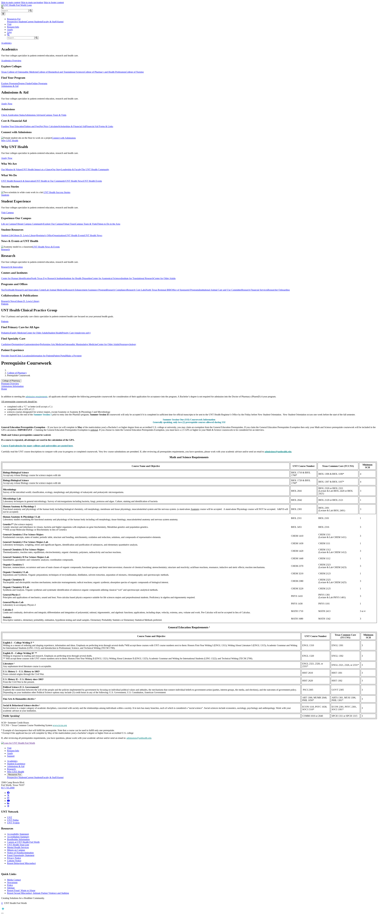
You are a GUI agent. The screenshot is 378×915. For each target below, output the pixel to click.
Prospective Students (16, 21)
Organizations (59, 235)
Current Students (34, 21)
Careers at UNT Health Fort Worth (23, 842)
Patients (4, 321)
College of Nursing (135, 72)
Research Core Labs (136, 290)
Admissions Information (12, 386)
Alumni (59, 21)
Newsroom (12, 882)
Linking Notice (14, 860)
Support (10, 756)
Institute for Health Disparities (78, 278)
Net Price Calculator (49, 126)
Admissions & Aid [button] (9, 86)
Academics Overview (11, 60)
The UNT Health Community (95, 169)
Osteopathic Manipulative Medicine (80, 344)
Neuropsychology (127, 344)
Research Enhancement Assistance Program (86, 290)
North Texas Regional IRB (158, 290)
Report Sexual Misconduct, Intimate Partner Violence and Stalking (38, 893)
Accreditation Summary (18, 836)
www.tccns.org (60, 725)
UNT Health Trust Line (18, 844)
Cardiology (6, 344)
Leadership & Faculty (71, 169)
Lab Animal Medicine (55, 290)
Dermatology (18, 344)
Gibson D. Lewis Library (24, 235)
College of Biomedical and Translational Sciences (61, 72)
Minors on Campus (16, 850)
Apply (10, 29)
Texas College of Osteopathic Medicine (19, 72)
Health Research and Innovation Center (26, 290)
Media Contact (14, 880)
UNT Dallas (13, 820)
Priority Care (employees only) (76, 333)
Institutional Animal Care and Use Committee (220, 290)
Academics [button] (6, 43)
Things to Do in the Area (108, 224)
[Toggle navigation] (3, 13)
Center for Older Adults (165, 278)
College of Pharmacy (17, 373)
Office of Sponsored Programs (185, 290)
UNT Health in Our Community (50, 181)
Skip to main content (10, 2)
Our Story (56, 169)
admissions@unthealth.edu (139, 738)
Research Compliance (116, 290)
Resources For (14, 774)
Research (11, 769)
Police (10, 885)
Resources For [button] (14, 19)
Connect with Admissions (64, 138)
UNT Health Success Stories (57, 192)
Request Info (13, 27)
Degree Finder (24, 83)
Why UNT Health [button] (9, 140)
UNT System (13, 822)
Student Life (7, 235)
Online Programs (39, 83)
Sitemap (11, 888)
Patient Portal (59, 355)
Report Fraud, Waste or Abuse (21, 890)
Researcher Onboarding (279, 290)
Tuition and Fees (32, 126)
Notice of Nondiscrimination (20, 852)
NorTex (4, 290)
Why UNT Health (15, 771)
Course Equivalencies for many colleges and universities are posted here (37, 445)
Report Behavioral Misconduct (21, 863)
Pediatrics (5, 333)
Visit (9, 24)
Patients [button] (4, 304)
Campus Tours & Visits (55, 115)
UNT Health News (74, 181)
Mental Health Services (18, 847)
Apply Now (6, 103)
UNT (9, 817)
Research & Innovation (12, 267)
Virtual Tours (69, 224)
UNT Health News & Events (46, 247)
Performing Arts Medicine (52, 344)
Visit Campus (7, 212)
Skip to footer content (54, 2)
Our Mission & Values (11, 169)
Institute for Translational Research (137, 278)
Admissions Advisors (35, 115)
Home (4, 389)
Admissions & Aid (15, 766)
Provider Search (8, 355)
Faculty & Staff (49, 21)
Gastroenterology (32, 344)
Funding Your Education (12, 126)
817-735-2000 (7, 787)
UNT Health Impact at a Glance (37, 169)
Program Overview (10, 383)
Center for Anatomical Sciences (106, 278)
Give (9, 32)
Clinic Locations (23, 355)
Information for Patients (42, 355)
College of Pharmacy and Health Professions (105, 72)
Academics (12, 761)
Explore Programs (9, 83)
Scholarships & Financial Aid (72, 126)
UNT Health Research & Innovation (18, 181)
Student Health (55, 333)
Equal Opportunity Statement (20, 855)
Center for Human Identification (16, 278)
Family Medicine (18, 333)
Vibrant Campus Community (29, 224)
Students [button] (5, 195)
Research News (8, 301)
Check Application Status (13, 115)
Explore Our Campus (53, 224)
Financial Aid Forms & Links (99, 126)
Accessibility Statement (18, 834)
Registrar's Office (44, 235)
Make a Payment (74, 355)
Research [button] (5, 249)
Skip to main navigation (32, 2)
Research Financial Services (254, 290)
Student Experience (16, 763)
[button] (2, 7)
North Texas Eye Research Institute (47, 278)
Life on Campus (8, 224)
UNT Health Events (92, 181)
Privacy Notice (14, 858)
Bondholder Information (18, 839)
